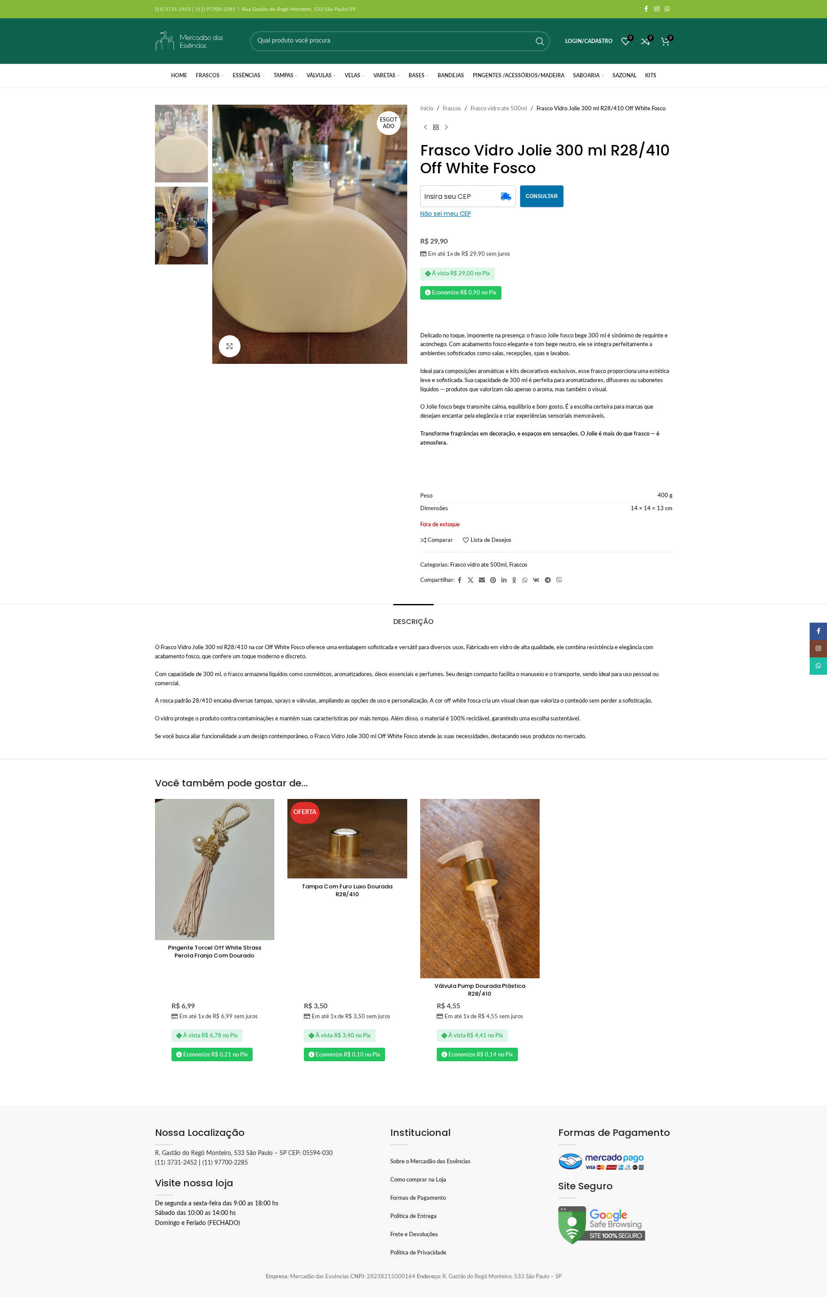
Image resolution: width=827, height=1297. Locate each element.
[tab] (413, 617)
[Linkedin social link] (504, 580)
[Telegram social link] (548, 580)
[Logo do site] (189, 41)
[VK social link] (536, 580)
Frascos (452, 109)
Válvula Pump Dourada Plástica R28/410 (480, 990)
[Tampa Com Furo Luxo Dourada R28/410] (347, 839)
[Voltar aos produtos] (436, 127)
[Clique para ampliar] (230, 346)
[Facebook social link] (646, 9)
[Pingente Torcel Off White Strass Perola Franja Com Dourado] (215, 869)
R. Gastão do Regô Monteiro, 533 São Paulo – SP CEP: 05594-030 (244, 1153)
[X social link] (470, 580)
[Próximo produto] (446, 127)
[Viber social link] (559, 580)
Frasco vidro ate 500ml (499, 109)
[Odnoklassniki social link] (514, 580)
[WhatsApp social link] (667, 9)
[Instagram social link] (657, 9)
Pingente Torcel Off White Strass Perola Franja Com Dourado (214, 952)
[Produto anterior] (425, 127)
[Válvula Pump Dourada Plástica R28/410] (480, 888)
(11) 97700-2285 (225, 1163)
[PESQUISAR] (540, 41)
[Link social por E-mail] (482, 580)
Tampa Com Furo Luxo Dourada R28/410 (347, 890)
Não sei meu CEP (445, 213)
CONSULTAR (542, 196)
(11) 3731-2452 (176, 1163)
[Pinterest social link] (493, 580)
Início (426, 109)
